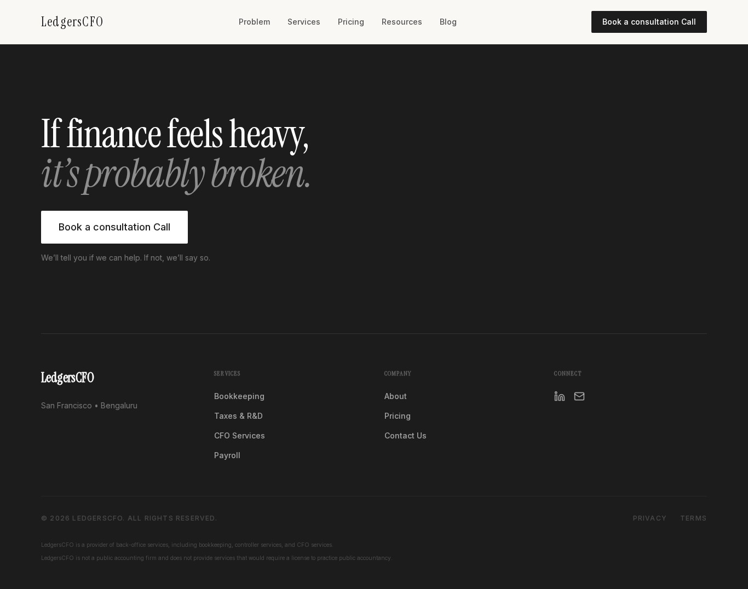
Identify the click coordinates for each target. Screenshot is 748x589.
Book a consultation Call (649, 21)
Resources (402, 21)
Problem (254, 21)
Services (303, 21)
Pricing (351, 21)
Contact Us (405, 435)
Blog (448, 21)
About (395, 396)
